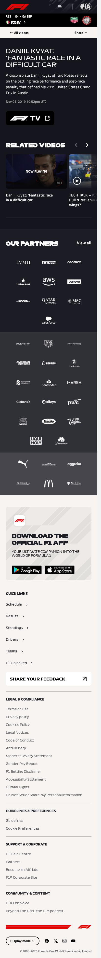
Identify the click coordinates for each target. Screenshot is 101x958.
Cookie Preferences (22, 828)
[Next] (87, 145)
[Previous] (76, 145)
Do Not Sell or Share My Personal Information (44, 795)
